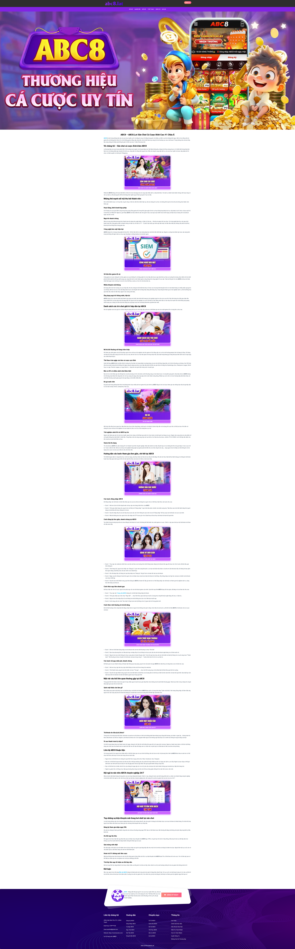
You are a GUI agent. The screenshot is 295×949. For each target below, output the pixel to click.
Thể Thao (151, 9)
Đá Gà (164, 9)
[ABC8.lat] (114, 3)
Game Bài (137, 9)
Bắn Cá (158, 9)
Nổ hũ (144, 9)
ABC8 (105, 138)
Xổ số (131, 9)
